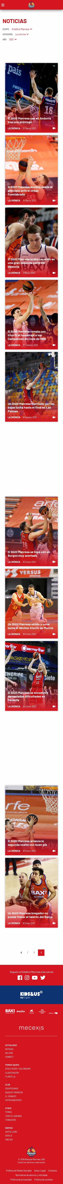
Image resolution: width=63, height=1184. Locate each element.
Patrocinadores (13, 1100)
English (9, 1139)
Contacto (52, 1170)
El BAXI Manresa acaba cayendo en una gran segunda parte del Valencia (31, 262)
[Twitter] (42, 977)
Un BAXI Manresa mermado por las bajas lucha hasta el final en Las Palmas (31, 407)
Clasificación (12, 1072)
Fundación (10, 1120)
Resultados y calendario (18, 1068)
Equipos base (11, 1088)
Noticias (9, 1049)
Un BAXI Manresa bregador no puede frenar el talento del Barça (30, 915)
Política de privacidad (21, 1179)
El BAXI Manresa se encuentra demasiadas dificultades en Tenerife (28, 696)
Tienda (8, 1112)
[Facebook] (20, 977)
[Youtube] (35, 977)
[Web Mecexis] (31, 1028)
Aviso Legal (40, 1170)
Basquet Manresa (14, 1092)
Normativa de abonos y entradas (31, 1175)
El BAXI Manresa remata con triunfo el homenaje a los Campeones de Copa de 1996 (27, 335)
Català (8, 1135)
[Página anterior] (21, 952)
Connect (9, 1057)
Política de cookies (43, 1179)
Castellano (11, 1131)
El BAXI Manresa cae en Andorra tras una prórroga (29, 120)
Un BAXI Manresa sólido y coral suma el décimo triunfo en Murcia (30, 626)
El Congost (10, 1096)
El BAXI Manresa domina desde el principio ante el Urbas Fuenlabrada (30, 190)
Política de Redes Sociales (19, 1170)
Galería (9, 1053)
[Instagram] (27, 977)
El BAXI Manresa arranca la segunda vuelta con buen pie (27, 842)
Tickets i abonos (13, 1116)
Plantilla (10, 1076)
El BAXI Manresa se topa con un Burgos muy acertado (29, 553)
